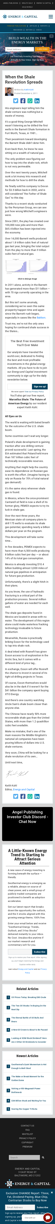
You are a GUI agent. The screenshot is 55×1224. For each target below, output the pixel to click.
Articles (33, 26)
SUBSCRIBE (42, 49)
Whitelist (27, 1134)
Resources (18, 30)
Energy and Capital (26, 969)
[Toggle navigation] (51, 16)
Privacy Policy (27, 1138)
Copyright (27, 1142)
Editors (29, 30)
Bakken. (41, 317)
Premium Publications (16, 26)
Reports (44, 26)
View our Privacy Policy (34, 392)
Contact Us (27, 1126)
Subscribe (39, 951)
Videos (39, 30)
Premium (27, 1146)
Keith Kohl (28, 90)
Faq (27, 1130)
